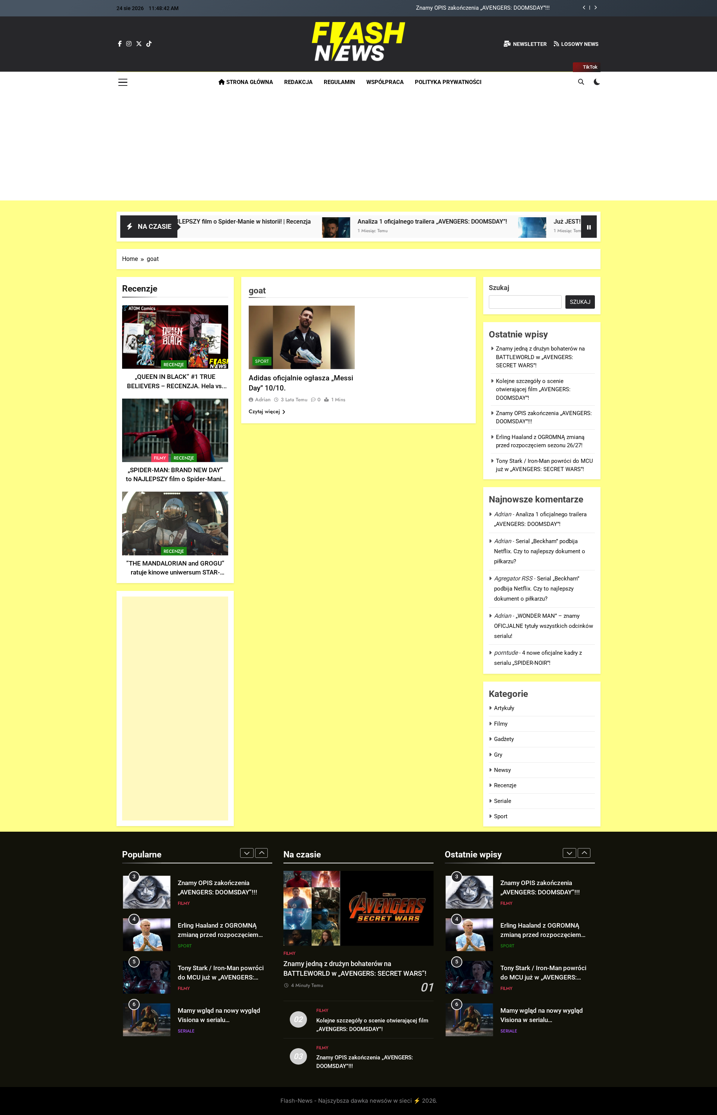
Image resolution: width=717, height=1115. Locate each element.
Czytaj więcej (264, 411)
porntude (506, 652)
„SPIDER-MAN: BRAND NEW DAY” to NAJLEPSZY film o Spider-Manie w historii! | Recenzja (175, 479)
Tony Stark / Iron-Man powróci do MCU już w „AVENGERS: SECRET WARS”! (221, 977)
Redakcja (298, 82)
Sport (262, 361)
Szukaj (499, 288)
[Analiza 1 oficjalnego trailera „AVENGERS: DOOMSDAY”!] (282, 231)
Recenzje (174, 364)
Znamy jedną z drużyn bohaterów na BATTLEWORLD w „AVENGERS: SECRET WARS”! (540, 357)
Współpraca (385, 82)
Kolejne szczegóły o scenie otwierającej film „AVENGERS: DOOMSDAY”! (533, 389)
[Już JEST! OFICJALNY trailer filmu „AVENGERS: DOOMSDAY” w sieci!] (478, 231)
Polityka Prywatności (448, 82)
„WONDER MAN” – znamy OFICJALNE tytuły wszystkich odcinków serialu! (543, 626)
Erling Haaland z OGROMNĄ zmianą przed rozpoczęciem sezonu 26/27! (218, 935)
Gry (498, 754)
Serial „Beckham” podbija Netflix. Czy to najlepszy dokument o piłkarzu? (539, 551)
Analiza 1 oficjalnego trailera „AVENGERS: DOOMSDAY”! (378, 221)
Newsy (502, 770)
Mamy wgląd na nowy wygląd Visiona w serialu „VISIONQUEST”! (219, 1020)
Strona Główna (249, 82)
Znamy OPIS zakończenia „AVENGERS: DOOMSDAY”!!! (483, 8)
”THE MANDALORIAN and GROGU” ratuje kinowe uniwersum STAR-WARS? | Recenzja (175, 573)
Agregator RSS (513, 578)
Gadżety (504, 739)
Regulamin (339, 82)
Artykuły (504, 708)
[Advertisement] (358, 148)
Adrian (263, 399)
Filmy (160, 458)
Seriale (502, 801)
